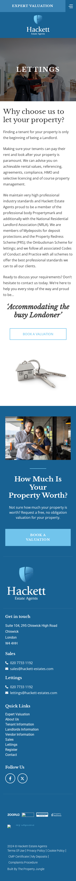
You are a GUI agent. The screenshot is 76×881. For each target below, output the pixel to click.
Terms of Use (15, 850)
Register (11, 750)
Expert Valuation (17, 714)
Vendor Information (19, 734)
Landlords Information (22, 729)
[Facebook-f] (10, 778)
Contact (11, 755)
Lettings (11, 745)
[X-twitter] (22, 778)
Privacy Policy (36, 850)
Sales (9, 740)
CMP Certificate (18, 856)
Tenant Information (19, 724)
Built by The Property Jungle (25, 869)
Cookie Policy (56, 850)
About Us (12, 719)
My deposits (39, 856)
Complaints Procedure (23, 862)
